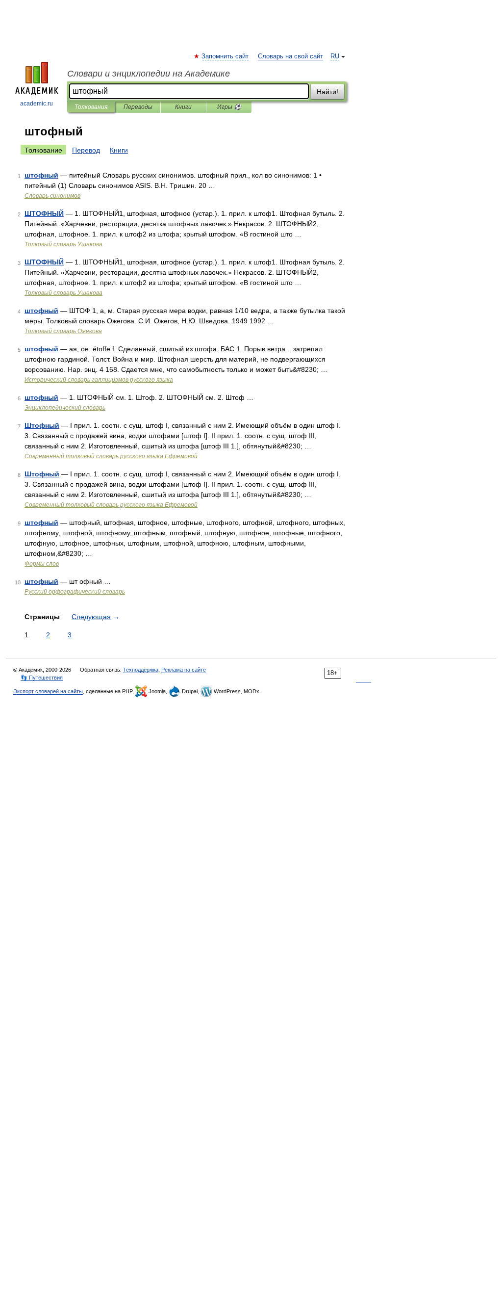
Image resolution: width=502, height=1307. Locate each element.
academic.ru (36, 103)
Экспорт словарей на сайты (48, 691)
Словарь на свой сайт (290, 56)
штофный (41, 175)
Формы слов (42, 563)
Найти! (327, 92)
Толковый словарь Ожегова (63, 331)
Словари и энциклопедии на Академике (148, 73)
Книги (183, 107)
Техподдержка (140, 670)
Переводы (138, 107)
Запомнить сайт (225, 56)
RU (334, 56)
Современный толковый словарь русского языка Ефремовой (111, 456)
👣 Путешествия (42, 677)
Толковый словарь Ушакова (63, 244)
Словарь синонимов (52, 195)
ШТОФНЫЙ (44, 213)
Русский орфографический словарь (75, 591)
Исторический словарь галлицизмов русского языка (99, 379)
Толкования (91, 107)
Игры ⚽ (229, 107)
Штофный (42, 425)
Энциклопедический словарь (65, 407)
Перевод (86, 150)
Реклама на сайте (183, 670)
